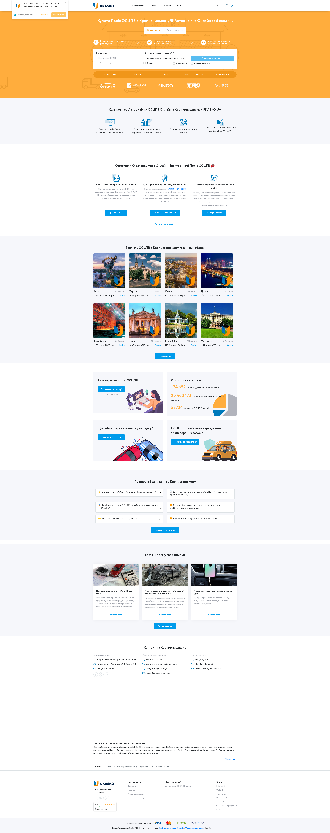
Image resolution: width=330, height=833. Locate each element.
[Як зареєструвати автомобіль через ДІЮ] (214, 575)
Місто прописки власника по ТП (158, 53)
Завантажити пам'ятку (111, 437)
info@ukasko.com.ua (106, 668)
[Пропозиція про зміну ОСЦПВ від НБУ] (116, 575)
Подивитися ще (165, 626)
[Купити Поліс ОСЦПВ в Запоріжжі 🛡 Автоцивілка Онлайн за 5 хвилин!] (109, 320)
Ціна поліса (165, 74)
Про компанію (134, 782)
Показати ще (165, 355)
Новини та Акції (223, 797)
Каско (218, 809)
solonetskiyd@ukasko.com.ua (209, 668)
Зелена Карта (222, 801)
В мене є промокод (202, 63)
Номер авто (101, 53)
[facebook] (95, 674)
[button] (95, 86)
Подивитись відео (109, 389)
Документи (136, 74)
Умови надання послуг (194, 828)
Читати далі (116, 614)
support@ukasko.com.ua (157, 673)
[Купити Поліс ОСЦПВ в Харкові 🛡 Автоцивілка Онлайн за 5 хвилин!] (145, 270)
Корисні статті (222, 74)
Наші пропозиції (173, 782)
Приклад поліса (116, 212)
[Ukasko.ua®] (104, 6)
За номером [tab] (155, 30)
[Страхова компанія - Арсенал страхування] (222, 85)
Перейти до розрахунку (185, 441)
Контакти (167, 5)
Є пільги (150, 63)
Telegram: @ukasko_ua (157, 668)
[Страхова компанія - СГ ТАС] (136, 85)
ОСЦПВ (219, 790)
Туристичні (221, 794)
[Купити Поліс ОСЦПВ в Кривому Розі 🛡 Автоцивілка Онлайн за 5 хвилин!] (181, 320)
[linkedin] (107, 674)
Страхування (138, 5)
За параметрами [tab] (176, 30)
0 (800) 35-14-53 (153, 659)
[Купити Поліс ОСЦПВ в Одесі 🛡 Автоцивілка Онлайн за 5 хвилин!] (181, 270)
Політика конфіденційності (170, 828)
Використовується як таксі (110, 63)
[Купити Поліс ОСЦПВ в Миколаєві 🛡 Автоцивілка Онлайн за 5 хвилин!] (217, 320)
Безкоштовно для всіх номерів (161, 664)
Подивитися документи (165, 212)
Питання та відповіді (193, 74)
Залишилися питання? (165, 223)
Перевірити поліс (214, 212)
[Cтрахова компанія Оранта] (193, 85)
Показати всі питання (165, 530)
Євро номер (181, 63)
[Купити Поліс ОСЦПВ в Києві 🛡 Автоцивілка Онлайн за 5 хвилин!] (109, 270)
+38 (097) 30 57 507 (204, 664)
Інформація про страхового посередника (145, 797)
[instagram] (101, 674)
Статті (154, 5)
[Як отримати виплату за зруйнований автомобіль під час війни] (165, 575)
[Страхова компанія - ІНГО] (108, 85)
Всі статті (220, 786)
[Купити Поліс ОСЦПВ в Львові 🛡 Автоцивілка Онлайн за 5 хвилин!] (145, 320)
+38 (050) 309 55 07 (204, 659)
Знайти (122, 295)
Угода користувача (135, 794)
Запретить (44, 14)
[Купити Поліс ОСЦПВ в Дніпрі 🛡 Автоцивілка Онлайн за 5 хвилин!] (217, 270)
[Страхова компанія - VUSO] (165, 85)
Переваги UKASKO (108, 74)
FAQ (179, 5)
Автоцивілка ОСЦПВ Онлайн (178, 786)
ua (216, 5)
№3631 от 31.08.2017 (176, 189)
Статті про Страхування (226, 805)
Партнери (131, 790)
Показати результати (212, 58)
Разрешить (58, 14)
